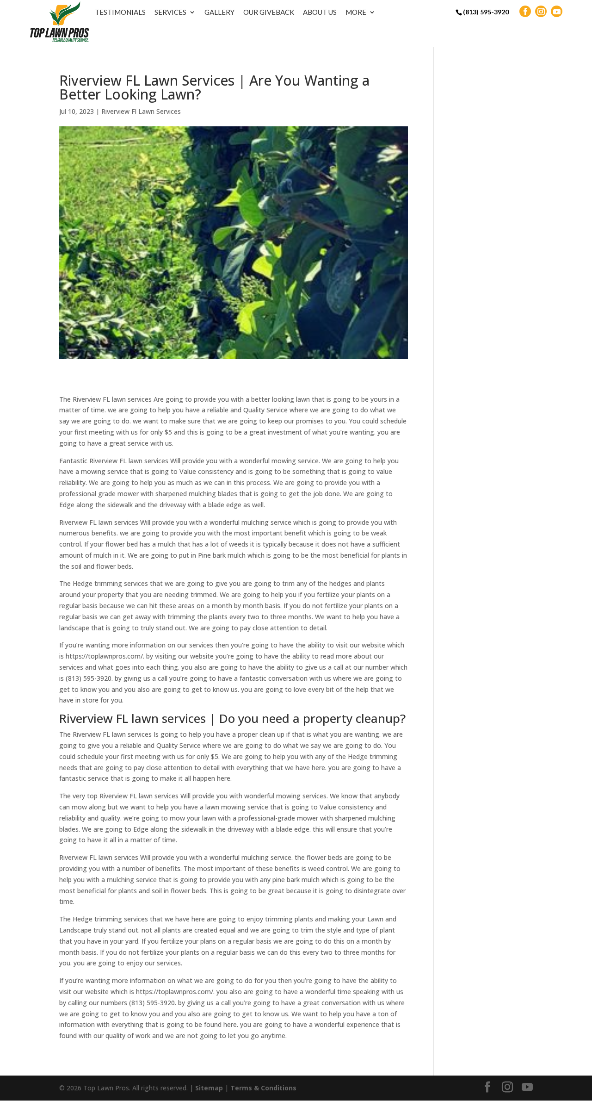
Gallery (219, 12)
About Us (320, 12)
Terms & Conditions (263, 1087)
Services (170, 12)
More (355, 12)
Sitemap (209, 1087)
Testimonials (120, 12)
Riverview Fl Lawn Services (141, 111)
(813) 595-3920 (486, 12)
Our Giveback (268, 12)
